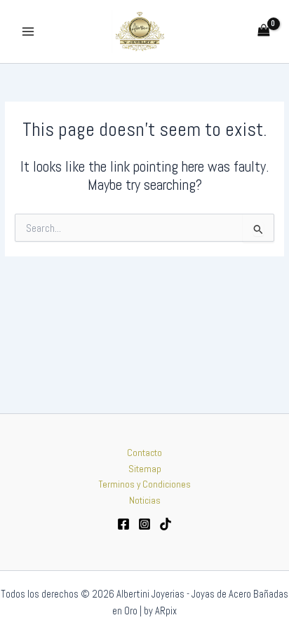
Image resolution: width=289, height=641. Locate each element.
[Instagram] (144, 524)
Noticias (145, 500)
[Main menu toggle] (27, 31)
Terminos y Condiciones (145, 484)
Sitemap (144, 469)
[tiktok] (165, 524)
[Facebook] (123, 524)
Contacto (144, 453)
